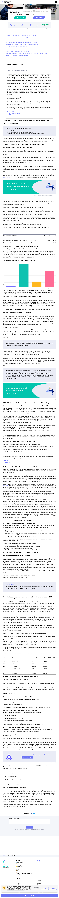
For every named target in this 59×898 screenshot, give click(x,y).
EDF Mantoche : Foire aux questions (14, 57)
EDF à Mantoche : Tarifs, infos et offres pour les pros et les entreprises (22, 44)
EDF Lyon (17, 880)
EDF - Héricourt (7, 462)
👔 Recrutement (18, 872)
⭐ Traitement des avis (19, 866)
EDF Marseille (39, 880)
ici (41, 97)
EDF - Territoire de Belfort (14, 113)
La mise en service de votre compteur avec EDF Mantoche (19, 37)
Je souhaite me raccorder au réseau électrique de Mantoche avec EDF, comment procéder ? (27, 53)
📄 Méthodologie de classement (21, 865)
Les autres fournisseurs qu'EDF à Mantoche (16, 49)
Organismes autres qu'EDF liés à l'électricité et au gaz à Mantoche (21, 35)
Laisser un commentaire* (15, 818)
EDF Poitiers (18, 883)
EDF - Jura (11, 111)
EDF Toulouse (39, 883)
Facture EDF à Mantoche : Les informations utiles (17, 55)
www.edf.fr (5, 485)
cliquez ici (42, 829)
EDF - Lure (6, 464)
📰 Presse (17, 869)
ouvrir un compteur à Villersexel (10, 177)
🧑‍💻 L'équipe (18, 870)
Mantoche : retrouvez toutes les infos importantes (17, 40)
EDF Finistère (18, 892)
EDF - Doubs (12, 114)
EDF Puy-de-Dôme (40, 892)
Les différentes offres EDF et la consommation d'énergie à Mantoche (21, 42)
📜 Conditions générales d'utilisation (21, 863)
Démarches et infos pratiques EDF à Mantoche (16, 46)
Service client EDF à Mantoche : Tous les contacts (17, 51)
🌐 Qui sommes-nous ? (19, 862)
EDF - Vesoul (7, 460)
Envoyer (29, 827)
